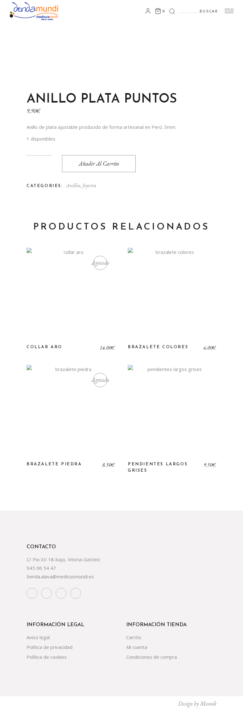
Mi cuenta (136, 647)
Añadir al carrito (99, 163)
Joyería (89, 185)
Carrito (133, 637)
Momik (208, 703)
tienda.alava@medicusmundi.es (60, 576)
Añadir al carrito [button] (172, 297)
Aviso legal (38, 637)
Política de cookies (47, 657)
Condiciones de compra (151, 657)
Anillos (73, 185)
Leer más (70, 297)
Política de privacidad (49, 647)
